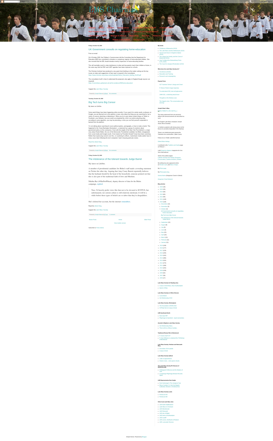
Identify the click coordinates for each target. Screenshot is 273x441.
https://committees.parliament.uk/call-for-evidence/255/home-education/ (111, 83)
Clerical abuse (123, 28)
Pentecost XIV (163, 394)
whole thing (97, 206)
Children (110, 28)
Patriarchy (157, 36)
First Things (171, 157)
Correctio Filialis (166, 28)
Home (120, 219)
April (162, 235)
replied (99, 184)
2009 (161, 270)
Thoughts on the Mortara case (168, 98)
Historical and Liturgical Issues (146, 32)
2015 (161, 255)
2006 (161, 278)
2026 (161, 187)
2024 (161, 192)
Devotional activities (165, 72)
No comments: (113, 93)
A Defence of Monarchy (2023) (168, 48)
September (164, 222)
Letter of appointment (165, 358)
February (164, 240)
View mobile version (120, 223)
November (164, 206)
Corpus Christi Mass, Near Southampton (171, 285)
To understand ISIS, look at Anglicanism (170, 91)
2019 (161, 245)
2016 (161, 253)
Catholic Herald (162, 157)
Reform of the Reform (121, 40)
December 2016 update (166, 348)
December (164, 204)
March (163, 237)
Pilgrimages (169, 36)
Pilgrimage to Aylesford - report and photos (171, 318)
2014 (161, 258)
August (163, 225)
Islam (164, 32)
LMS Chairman (113, 10)
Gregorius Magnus (166, 150)
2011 (161, 265)
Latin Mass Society (102, 89)
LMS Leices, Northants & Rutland (169, 420)
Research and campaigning (167, 76)
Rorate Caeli (163, 165)
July (162, 227)
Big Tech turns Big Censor (102, 102)
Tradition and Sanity (174, 145)
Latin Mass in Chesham (166, 407)
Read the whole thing (95, 142)
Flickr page (163, 168)
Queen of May (163, 288)
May (162, 232)
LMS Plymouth (163, 411)
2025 (161, 189)
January (163, 242)
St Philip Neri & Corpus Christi (168, 308)
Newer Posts (92, 219)
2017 (161, 250)
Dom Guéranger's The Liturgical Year (170, 383)
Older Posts (147, 219)
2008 (161, 273)
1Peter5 (179, 159)
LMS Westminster (164, 409)
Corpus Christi (163, 351)
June (162, 230)
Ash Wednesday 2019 (165, 298)
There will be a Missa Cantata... (168, 328)
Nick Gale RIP (163, 316)
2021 (161, 199)
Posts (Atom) (100, 228)
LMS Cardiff (162, 417)
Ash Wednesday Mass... (166, 326)
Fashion (112, 32)
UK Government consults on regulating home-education (117, 49)
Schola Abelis (162, 175)
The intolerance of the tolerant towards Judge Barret (115, 159)
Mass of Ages (174, 165)
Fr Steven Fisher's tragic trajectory (169, 88)
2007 (161, 275)
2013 (161, 260)
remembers (126, 201)
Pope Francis (94, 40)
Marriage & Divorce (118, 36)
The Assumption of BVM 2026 (167, 306)
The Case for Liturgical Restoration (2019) (171, 64)
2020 (161, 202)
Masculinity (134, 36)
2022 (161, 197)
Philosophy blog (164, 172)
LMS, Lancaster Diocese (166, 422)
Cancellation (163, 296)
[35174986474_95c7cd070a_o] (167, 111)
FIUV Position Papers (97, 32)
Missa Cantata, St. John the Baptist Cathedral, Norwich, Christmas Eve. (169, 386)
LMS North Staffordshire (166, 404)
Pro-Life (106, 40)
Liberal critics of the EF (98, 36)
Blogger (144, 437)
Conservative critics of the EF (144, 28)
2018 (161, 248)
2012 (161, 263)
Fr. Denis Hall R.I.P (164, 336)
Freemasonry (124, 32)
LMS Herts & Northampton (167, 415)
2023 (161, 194)
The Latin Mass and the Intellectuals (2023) (171, 50)
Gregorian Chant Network (165, 179)
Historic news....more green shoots (169, 361)
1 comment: (112, 214)
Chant (101, 28)
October (163, 209)
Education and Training (166, 74)
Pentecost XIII (163, 397)
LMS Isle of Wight (164, 413)
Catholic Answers (171, 159)
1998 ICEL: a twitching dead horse (169, 94)
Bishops (92, 28)
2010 (161, 268)
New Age (145, 36)
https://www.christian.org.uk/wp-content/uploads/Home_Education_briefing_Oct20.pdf (115, 75)
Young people (139, 40)
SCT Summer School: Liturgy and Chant (171, 84)
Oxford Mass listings (163, 141)
